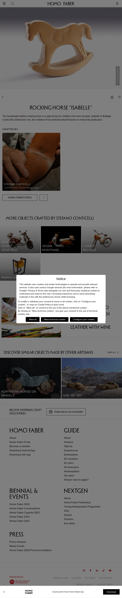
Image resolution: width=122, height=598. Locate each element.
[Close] (3, 591)
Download (111, 592)
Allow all (32, 319)
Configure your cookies (84, 319)
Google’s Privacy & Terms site (33, 290)
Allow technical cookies (54, 319)
